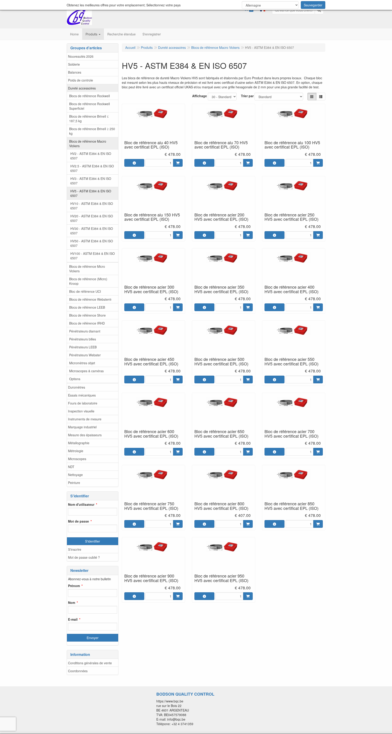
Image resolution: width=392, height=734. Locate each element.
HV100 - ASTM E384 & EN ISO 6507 (92, 255)
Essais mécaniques (82, 395)
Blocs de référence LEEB (87, 307)
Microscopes (77, 458)
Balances (74, 72)
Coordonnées (78, 671)
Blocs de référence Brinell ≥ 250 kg (92, 131)
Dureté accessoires (82, 88)
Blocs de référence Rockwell (89, 96)
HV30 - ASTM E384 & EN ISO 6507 (91, 230)
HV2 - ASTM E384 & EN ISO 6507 (90, 155)
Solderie (74, 64)
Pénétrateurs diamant (84, 331)
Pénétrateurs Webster (85, 355)
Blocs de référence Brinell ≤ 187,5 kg (89, 118)
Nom (71, 602)
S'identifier (92, 541)
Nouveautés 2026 (80, 56)
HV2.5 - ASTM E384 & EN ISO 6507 (92, 168)
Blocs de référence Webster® (90, 299)
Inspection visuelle (81, 411)
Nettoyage (75, 474)
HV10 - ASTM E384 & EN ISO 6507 (91, 205)
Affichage (199, 96)
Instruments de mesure (84, 419)
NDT (71, 466)
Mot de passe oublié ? (84, 557)
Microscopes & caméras (86, 371)
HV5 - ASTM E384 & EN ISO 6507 (90, 193)
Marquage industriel (82, 427)
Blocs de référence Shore (87, 315)
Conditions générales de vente (90, 663)
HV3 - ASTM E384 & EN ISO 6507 (90, 180)
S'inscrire (74, 549)
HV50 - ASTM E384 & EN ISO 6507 (91, 243)
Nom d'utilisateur (81, 504)
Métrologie (75, 451)
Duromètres (76, 387)
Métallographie (78, 443)
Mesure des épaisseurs (85, 435)
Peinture (74, 482)
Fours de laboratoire (82, 403)
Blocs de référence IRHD (87, 323)
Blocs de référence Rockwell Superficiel (89, 106)
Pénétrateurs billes (82, 339)
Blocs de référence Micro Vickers (87, 268)
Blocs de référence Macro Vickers (87, 143)
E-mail (73, 619)
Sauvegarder (313, 5)
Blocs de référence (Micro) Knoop (88, 281)
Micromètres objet (82, 363)
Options (74, 379)
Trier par (247, 96)
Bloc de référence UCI (85, 291)
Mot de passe (78, 521)
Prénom (74, 585)
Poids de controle (80, 80)
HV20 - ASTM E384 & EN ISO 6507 (91, 218)
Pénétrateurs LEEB (83, 347)
